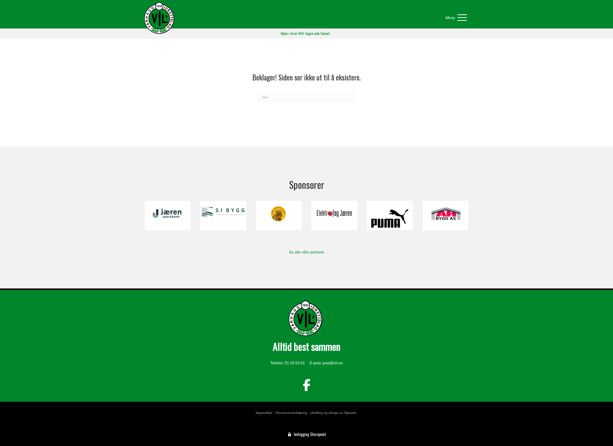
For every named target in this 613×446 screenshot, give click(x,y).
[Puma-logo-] (390, 215)
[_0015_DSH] (278, 215)
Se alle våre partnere (306, 252)
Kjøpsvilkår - (265, 413)
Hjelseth (350, 413)
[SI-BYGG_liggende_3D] (223, 215)
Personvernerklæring (291, 413)
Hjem (284, 33)
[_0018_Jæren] (167, 215)
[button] (455, 18)
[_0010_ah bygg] (445, 215)
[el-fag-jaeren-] (334, 215)
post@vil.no (333, 363)
